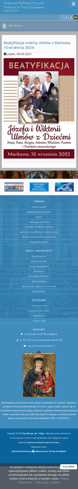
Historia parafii (39, 206)
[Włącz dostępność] (75, 17)
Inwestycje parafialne (39, 222)
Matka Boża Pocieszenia (39, 212)
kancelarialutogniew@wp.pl (41, 345)
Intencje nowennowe (39, 310)
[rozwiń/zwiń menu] (73, 4)
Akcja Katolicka (39, 256)
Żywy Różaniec (39, 291)
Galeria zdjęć (39, 320)
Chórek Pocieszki (39, 261)
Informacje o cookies (47, 482)
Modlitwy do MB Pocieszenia (39, 226)
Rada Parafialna (39, 281)
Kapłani (39, 216)
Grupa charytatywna (39, 266)
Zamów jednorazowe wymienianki (39, 236)
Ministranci (39, 271)
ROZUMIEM (68, 466)
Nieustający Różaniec (39, 276)
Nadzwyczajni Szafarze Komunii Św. (39, 286)
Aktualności (15, 25)
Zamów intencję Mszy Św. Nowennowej (39, 232)
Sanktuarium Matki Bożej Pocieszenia (24, 7)
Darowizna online (39, 242)
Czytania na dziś (39, 305)
